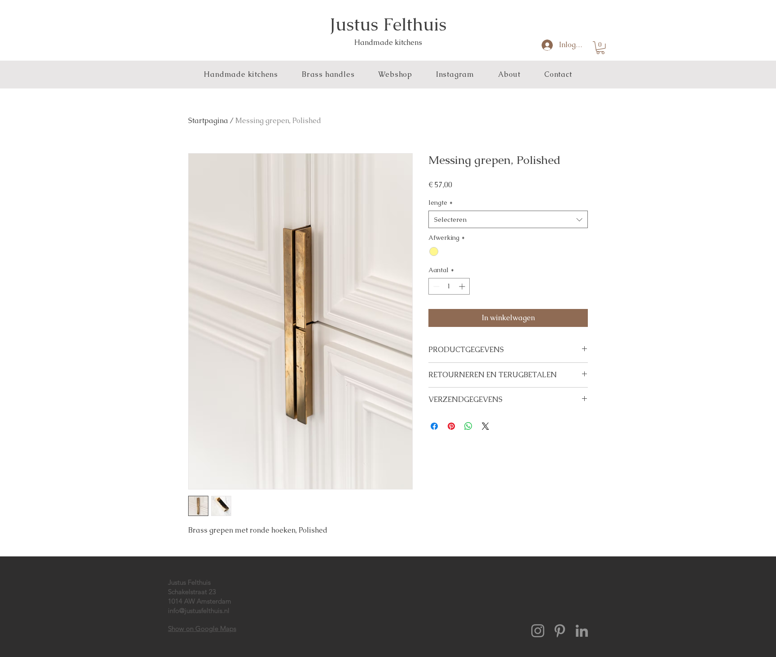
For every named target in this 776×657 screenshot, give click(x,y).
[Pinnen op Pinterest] (451, 426)
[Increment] (462, 286)
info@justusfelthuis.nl (198, 610)
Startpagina (208, 120)
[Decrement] (435, 286)
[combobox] (508, 219)
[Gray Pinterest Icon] (560, 630)
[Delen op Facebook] (434, 426)
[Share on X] (485, 426)
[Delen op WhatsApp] (468, 426)
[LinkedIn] (582, 630)
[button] (600, 47)
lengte (440, 202)
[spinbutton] (449, 286)
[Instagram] (538, 630)
